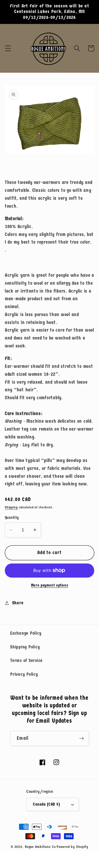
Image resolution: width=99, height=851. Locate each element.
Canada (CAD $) (46, 804)
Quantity (12, 517)
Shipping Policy (25, 646)
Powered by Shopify (72, 847)
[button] (8, 48)
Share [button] (18, 602)
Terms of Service (26, 660)
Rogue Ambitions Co (40, 847)
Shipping (11, 507)
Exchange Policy (25, 633)
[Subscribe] (82, 738)
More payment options (49, 585)
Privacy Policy (24, 674)
